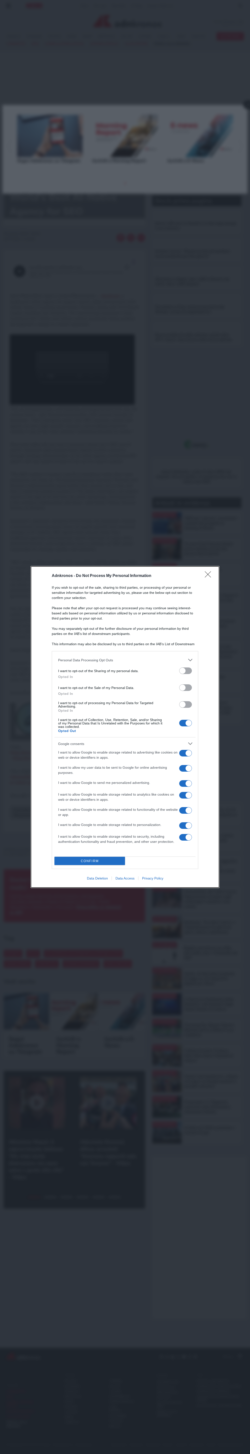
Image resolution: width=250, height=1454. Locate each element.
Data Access (125, 878)
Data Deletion (97, 878)
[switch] (185, 670)
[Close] (209, 576)
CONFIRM (90, 861)
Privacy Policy (152, 878)
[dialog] (125, 727)
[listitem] (125, 660)
